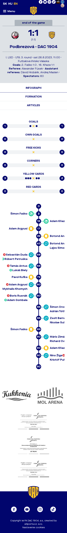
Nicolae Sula (58, 322)
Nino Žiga (56, 355)
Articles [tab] (33, 105)
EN (16, 4)
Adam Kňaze (58, 221)
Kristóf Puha (58, 359)
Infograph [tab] (33, 88)
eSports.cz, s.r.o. (33, 524)
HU (10, 4)
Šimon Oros (57, 307)
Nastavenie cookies (33, 527)
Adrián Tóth (57, 311)
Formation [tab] (33, 96)
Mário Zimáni (58, 336)
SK (5, 4)
